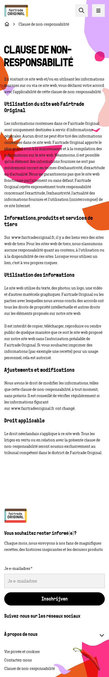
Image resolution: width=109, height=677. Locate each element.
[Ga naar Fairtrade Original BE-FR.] (7, 24)
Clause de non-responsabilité (29, 668)
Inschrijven (55, 599)
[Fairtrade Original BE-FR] (15, 516)
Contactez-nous (18, 660)
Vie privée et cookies (22, 651)
